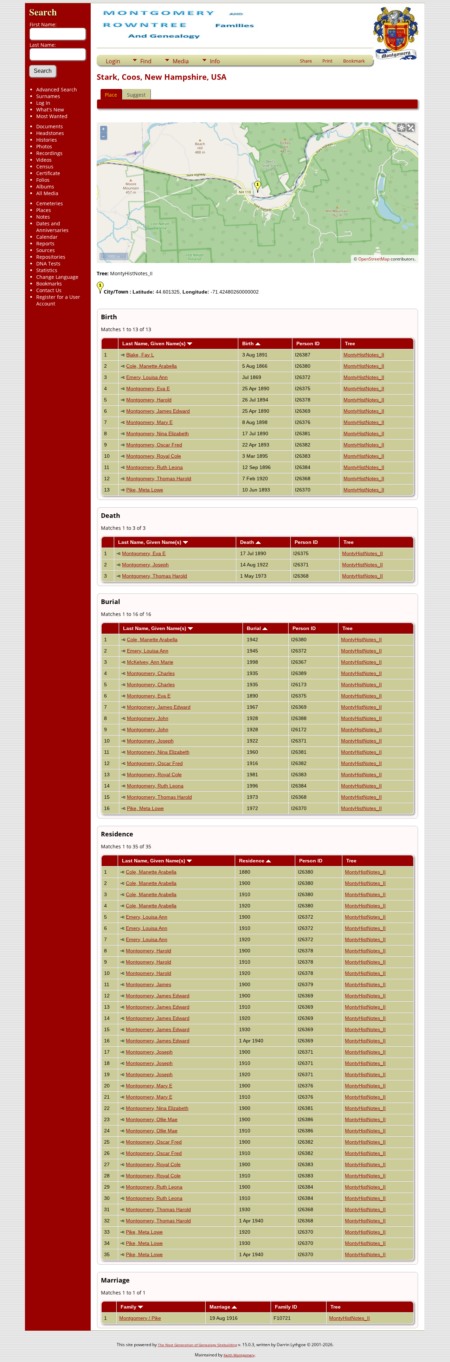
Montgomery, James (148, 984)
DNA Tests (48, 263)
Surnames (48, 96)
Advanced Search (56, 89)
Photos (44, 146)
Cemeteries (49, 203)
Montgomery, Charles (151, 673)
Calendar (47, 236)
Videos (44, 159)
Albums (45, 186)
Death (248, 542)
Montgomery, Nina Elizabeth (157, 433)
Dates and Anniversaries (52, 226)
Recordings (49, 153)
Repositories (50, 256)
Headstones (50, 133)
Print (327, 61)
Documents (49, 126)
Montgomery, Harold (149, 400)
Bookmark (354, 61)
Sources (45, 250)
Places (43, 210)
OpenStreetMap (374, 259)
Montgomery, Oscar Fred (154, 445)
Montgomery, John (147, 718)
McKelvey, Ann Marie (150, 662)
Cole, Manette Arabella (151, 366)
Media (181, 61)
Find (146, 61)
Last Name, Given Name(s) (154, 343)
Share (306, 61)
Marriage (221, 1307)
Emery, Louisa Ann (147, 377)
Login (113, 61)
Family (129, 1307)
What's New (50, 109)
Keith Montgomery (239, 1355)
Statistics (46, 270)
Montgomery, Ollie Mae (152, 1119)
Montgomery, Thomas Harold (158, 478)
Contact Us (49, 290)
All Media (47, 193)
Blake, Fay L (140, 355)
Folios (43, 179)
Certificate (48, 173)
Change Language (57, 277)
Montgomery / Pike (140, 1318)
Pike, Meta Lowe (144, 490)
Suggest (136, 94)
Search (43, 12)
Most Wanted (52, 116)
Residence (252, 860)
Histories (46, 139)
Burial (254, 628)
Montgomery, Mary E (149, 422)
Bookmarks (49, 283)
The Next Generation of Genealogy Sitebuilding (197, 1344)
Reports (45, 243)
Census (44, 166)
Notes (43, 216)
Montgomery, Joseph (145, 564)
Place (111, 94)
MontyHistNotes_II (363, 355)
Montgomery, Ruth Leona (154, 467)
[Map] (401, 127)
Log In (43, 102)
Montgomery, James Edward (158, 411)
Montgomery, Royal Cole (153, 456)
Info (215, 61)
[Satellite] (410, 127)
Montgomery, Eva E (148, 388)
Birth (248, 343)
